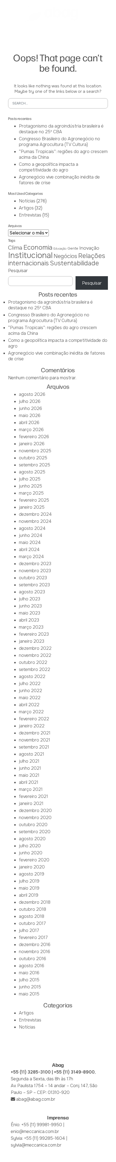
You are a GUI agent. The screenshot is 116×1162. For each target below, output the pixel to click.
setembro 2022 (34, 669)
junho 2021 (30, 768)
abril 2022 (29, 705)
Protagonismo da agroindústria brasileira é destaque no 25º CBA (61, 129)
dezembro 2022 (35, 648)
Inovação (89, 248)
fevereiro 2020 (34, 860)
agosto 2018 (31, 916)
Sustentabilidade (74, 263)
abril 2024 (29, 549)
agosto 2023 (32, 592)
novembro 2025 (35, 451)
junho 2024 (30, 535)
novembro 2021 (34, 740)
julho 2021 (29, 761)
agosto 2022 (32, 676)
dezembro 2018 (34, 902)
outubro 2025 (33, 458)
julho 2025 (29, 479)
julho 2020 (30, 846)
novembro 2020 (35, 817)
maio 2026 (29, 415)
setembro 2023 (34, 585)
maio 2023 (29, 613)
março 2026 (31, 429)
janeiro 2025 (32, 507)
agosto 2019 (31, 874)
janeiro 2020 (32, 867)
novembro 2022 (35, 655)
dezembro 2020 (35, 810)
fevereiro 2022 (34, 719)
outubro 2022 (33, 662)
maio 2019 (29, 888)
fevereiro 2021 (33, 796)
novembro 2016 (34, 951)
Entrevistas (30, 215)
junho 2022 (30, 690)
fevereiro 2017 (33, 937)
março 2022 (31, 712)
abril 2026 (29, 422)
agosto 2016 (31, 966)
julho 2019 (29, 881)
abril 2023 (29, 620)
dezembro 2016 (34, 944)
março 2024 (31, 556)
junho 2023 (30, 606)
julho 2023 (29, 599)
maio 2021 (29, 775)
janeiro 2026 (32, 444)
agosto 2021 (31, 754)
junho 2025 (30, 486)
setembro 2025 (34, 465)
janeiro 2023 (31, 641)
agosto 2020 (32, 839)
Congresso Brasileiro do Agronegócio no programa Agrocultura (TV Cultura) (59, 141)
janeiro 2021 (31, 803)
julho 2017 (29, 930)
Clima (15, 247)
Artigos (26, 208)
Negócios (65, 256)
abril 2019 (28, 895)
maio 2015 (29, 994)
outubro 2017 (32, 923)
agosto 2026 (32, 394)
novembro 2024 (35, 521)
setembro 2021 (34, 747)
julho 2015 (29, 980)
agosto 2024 (32, 528)
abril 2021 (28, 782)
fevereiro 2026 (34, 437)
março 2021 (31, 789)
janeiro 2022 (32, 726)
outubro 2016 (32, 959)
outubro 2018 (32, 909)
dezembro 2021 (34, 733)
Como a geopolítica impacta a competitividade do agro (48, 167)
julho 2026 (29, 401)
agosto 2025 (32, 472)
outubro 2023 (33, 578)
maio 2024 (30, 542)
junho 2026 (30, 408)
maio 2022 (29, 698)
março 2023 (31, 627)
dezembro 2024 (35, 514)
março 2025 (31, 493)
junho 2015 (30, 987)
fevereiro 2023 (34, 634)
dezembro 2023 (35, 563)
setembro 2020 (34, 832)
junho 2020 (30, 853)
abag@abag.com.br (35, 1099)
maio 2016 (29, 973)
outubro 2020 (33, 824)
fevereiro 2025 (34, 500)
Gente (72, 248)
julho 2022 (29, 683)
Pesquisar (18, 270)
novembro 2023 (35, 571)
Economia (37, 247)
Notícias (27, 201)
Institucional (30, 255)
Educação (59, 248)
